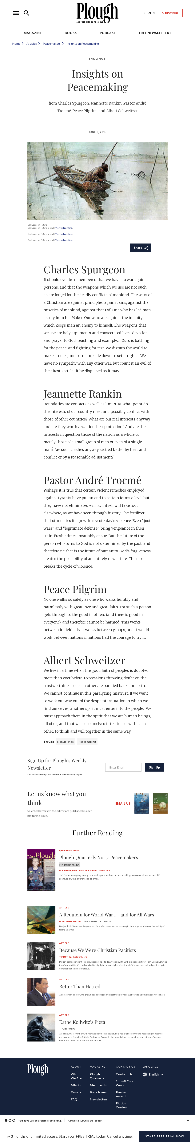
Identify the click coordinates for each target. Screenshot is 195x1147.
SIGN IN (149, 13)
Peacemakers (52, 43)
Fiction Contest (122, 1105)
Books (71, 33)
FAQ (74, 1099)
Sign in (98, 1120)
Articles (31, 43)
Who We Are (76, 1076)
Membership (99, 1085)
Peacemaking (87, 741)
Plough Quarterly (97, 1076)
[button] (16, 13)
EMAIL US (123, 803)
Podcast (108, 33)
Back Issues (98, 1092)
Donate (76, 1092)
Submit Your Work (125, 1083)
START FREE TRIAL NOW (164, 1136)
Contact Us (124, 1074)
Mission (76, 1085)
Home (16, 43)
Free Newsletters (155, 33)
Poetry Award (121, 1094)
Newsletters (99, 1099)
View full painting (63, 228)
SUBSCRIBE (170, 13)
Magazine (33, 33)
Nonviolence (65, 741)
